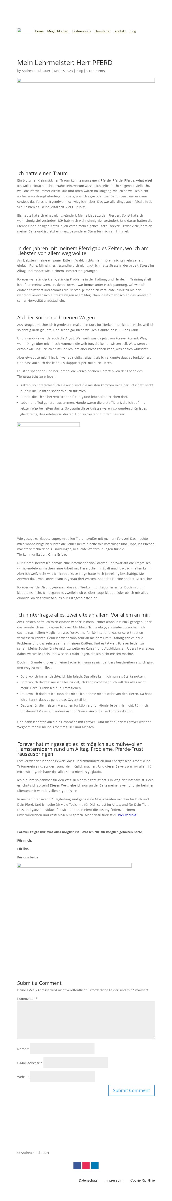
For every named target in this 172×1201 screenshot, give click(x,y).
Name (23, 1049)
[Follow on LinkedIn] (95, 1165)
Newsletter (103, 31)
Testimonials (81, 31)
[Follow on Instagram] (86, 1165)
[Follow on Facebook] (77, 1165)
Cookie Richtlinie (142, 1180)
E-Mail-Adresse (30, 1063)
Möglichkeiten (57, 31)
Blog (132, 31)
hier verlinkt (127, 815)
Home (39, 31)
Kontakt (120, 31)
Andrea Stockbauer (36, 71)
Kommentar (27, 998)
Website (23, 1077)
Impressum (114, 1180)
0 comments (95, 71)
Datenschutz (88, 1180)
